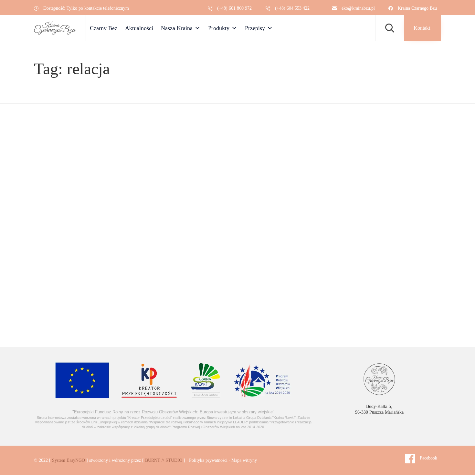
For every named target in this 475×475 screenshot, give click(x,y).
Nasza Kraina (177, 28)
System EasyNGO (68, 460)
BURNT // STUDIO (163, 460)
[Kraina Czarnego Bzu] (55, 28)
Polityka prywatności (208, 460)
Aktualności (139, 28)
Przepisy (255, 28)
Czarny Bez (103, 28)
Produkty (218, 28)
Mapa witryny (244, 460)
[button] (422, 28)
